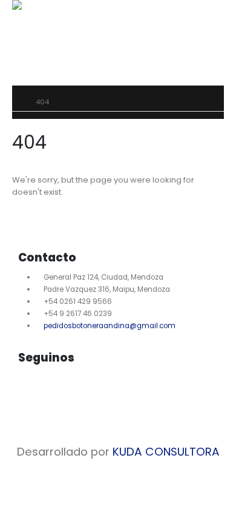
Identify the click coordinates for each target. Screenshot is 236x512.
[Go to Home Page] (15, 102)
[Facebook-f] (33, 391)
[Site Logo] (45, 5)
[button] (31, 16)
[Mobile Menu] (31, 49)
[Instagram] (65, 391)
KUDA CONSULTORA (166, 451)
